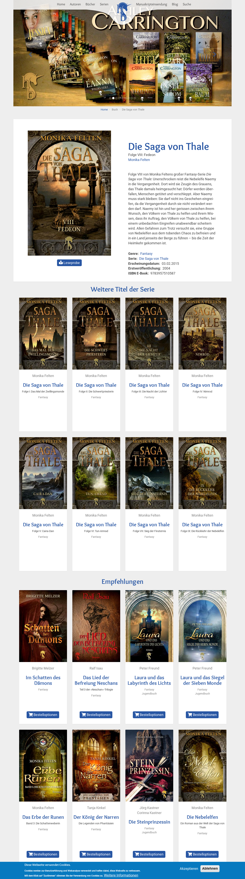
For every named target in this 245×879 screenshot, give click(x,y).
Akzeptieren (189, 869)
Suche (187, 4)
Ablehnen (210, 868)
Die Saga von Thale (153, 259)
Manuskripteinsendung (151, 4)
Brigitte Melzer (43, 668)
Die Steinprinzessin (149, 822)
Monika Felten (139, 160)
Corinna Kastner (149, 813)
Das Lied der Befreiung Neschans (96, 680)
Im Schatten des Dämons (43, 680)
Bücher (90, 4)
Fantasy (146, 254)
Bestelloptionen (45, 715)
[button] (29, 53)
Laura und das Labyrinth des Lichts (149, 680)
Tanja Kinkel (96, 808)
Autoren (75, 4)
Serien (104, 4)
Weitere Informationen (121, 875)
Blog (175, 4)
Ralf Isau (96, 668)
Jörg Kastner (149, 808)
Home (61, 4)
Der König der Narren (96, 817)
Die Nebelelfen (202, 817)
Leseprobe (71, 263)
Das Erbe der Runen (43, 817)
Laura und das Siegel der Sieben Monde (202, 680)
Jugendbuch (149, 693)
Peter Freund (149, 668)
